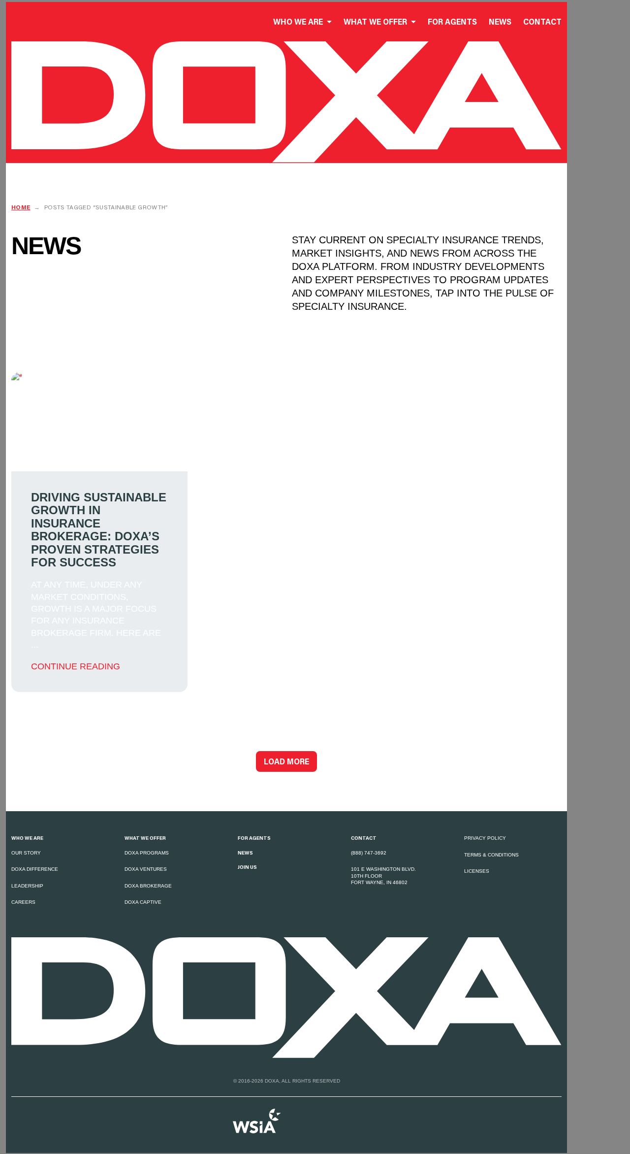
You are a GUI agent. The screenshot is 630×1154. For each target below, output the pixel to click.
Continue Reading (75, 666)
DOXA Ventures (146, 869)
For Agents (254, 837)
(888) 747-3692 (368, 853)
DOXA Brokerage (148, 886)
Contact (364, 837)
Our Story (26, 853)
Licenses (476, 871)
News (245, 852)
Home (20, 207)
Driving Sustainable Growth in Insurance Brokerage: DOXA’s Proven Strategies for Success (98, 530)
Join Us (247, 866)
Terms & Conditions (491, 854)
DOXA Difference (34, 869)
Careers (23, 902)
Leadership (27, 886)
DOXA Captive (143, 902)
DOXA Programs (147, 853)
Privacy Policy (485, 838)
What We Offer (145, 837)
